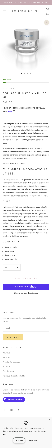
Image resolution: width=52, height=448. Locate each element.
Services (6, 357)
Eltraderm (8, 88)
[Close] (49, 419)
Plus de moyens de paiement (26, 293)
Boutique (6, 352)
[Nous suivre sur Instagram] (11, 410)
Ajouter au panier (26, 278)
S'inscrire (13, 337)
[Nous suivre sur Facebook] (4, 410)
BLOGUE (6, 366)
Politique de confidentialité (14, 375)
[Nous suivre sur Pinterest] (18, 410)
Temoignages (8, 371)
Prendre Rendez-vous (11, 362)
